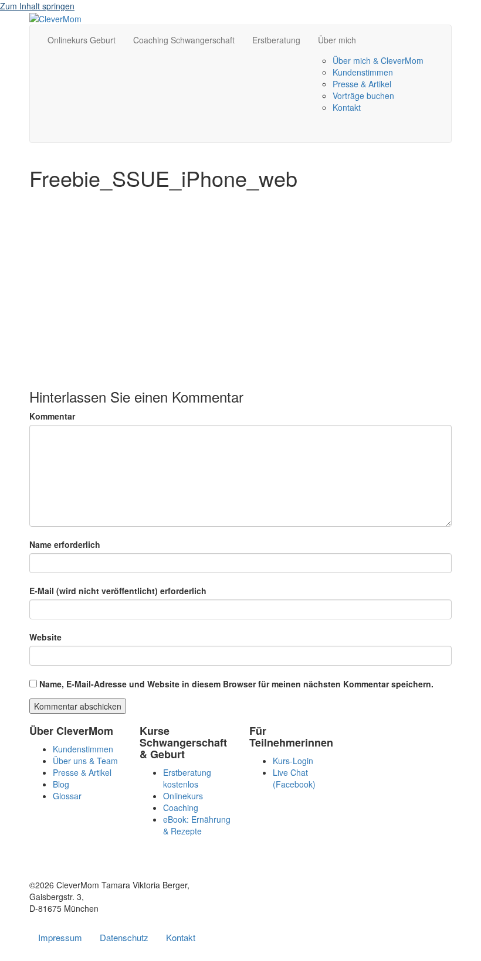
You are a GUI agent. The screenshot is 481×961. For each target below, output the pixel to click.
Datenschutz (124, 937)
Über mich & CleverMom (378, 60)
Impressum (60, 937)
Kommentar (52, 416)
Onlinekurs (183, 796)
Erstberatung (276, 40)
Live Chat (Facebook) (294, 778)
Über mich (337, 40)
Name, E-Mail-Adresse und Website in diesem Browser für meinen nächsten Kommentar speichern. (236, 684)
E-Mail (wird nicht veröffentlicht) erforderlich (117, 591)
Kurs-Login (293, 760)
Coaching (180, 807)
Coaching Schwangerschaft (184, 40)
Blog (61, 784)
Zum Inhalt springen (37, 6)
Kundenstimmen (363, 72)
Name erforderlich (64, 544)
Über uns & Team (85, 760)
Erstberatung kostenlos (187, 778)
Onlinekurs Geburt (82, 40)
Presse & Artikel (362, 84)
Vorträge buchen (363, 95)
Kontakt (347, 107)
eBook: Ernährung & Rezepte (197, 825)
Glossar (67, 796)
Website (45, 637)
